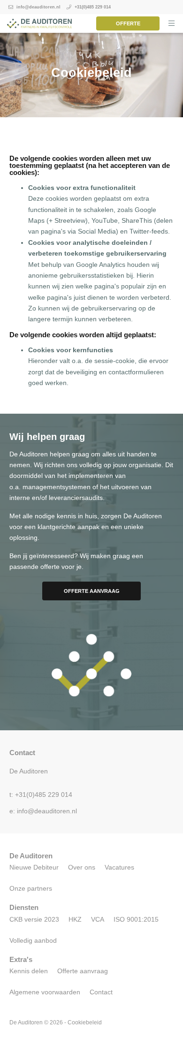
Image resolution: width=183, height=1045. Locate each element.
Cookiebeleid (85, 1022)
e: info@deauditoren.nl (43, 811)
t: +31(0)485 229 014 (40, 794)
